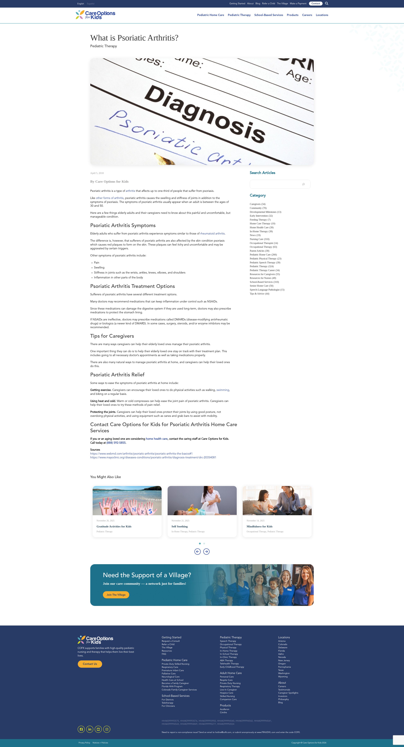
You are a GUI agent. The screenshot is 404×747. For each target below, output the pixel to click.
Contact (316, 4)
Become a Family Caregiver (175, 683)
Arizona (281, 641)
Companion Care (228, 699)
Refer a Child (268, 4)
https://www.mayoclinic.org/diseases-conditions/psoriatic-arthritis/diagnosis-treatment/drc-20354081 (153, 457)
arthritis (130, 191)
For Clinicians (168, 706)
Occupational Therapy (263, 247)
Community (258, 208)
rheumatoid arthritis (212, 233)
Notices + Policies (100, 743)
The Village (282, 4)
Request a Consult (171, 641)
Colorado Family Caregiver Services (179, 690)
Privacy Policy (84, 743)
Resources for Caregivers (265, 274)
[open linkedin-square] (89, 729)
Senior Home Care (261, 285)
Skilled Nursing (227, 696)
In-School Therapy (229, 654)
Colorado (282, 645)
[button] (200, 543)
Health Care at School (172, 680)
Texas (281, 670)
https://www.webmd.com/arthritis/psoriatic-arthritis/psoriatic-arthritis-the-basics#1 (141, 453)
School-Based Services (268, 15)
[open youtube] (98, 729)
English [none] (80, 4)
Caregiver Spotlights (288, 693)
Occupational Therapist (264, 243)
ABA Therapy (226, 661)
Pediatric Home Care (210, 15)
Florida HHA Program (172, 687)
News (255, 235)
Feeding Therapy (260, 219)
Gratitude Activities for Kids (114, 526)
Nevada (282, 657)
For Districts (168, 700)
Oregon (282, 664)
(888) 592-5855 (116, 443)
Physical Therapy (228, 648)
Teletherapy (167, 703)
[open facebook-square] (81, 729)
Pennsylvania (284, 667)
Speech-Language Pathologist (267, 289)
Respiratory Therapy (230, 687)
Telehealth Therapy (229, 664)
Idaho (281, 654)
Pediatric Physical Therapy (265, 258)
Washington (284, 674)
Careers (307, 15)
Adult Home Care (231, 673)
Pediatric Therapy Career (265, 270)
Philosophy (283, 699)
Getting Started (237, 4)
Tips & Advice (259, 293)
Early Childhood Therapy (232, 667)
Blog (257, 4)
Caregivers (257, 204)
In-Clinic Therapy (228, 657)
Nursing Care (259, 239)
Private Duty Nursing (230, 683)
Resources (167, 651)
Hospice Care (226, 693)
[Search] (303, 184)
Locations (322, 15)
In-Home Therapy (261, 231)
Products (292, 15)
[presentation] (197, 551)
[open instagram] (106, 729)
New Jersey (284, 661)
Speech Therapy (228, 641)
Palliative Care (169, 674)
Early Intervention (261, 215)
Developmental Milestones (265, 212)
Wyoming (283, 677)
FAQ (164, 654)
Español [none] (90, 4)
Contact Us (90, 664)
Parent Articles (259, 250)
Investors (282, 696)
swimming (223, 390)
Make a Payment (298, 4)
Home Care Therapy (262, 223)
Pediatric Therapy (239, 15)
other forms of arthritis (110, 198)
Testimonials (284, 690)
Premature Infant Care (173, 671)
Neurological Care (171, 677)
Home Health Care (261, 227)
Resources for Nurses (263, 278)
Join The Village (116, 595)
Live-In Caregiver (228, 690)
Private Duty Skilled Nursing (175, 664)
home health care (157, 439)
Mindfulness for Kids (260, 526)
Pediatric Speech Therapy (265, 262)
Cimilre (223, 713)
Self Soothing (180, 526)
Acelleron (224, 709)
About (250, 4)
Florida (281, 651)
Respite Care (226, 680)
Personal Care (227, 677)
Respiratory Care (170, 667)
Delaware (282, 648)
